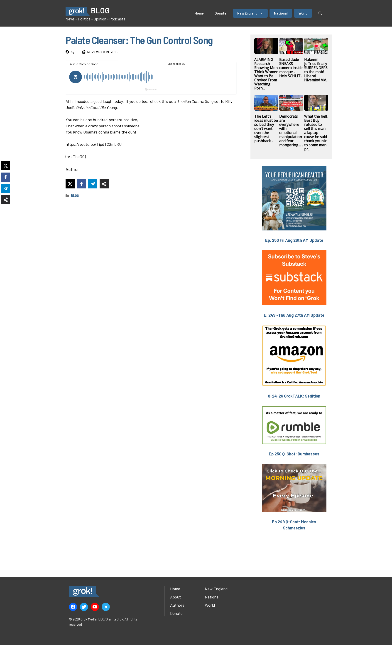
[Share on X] (70, 183)
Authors (177, 605)
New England (247, 13)
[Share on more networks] (104, 183)
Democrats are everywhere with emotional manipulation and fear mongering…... (291, 130)
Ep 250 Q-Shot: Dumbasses (294, 453)
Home (199, 13)
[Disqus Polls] (151, 262)
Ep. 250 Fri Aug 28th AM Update (294, 240)
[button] (320, 13)
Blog (75, 195)
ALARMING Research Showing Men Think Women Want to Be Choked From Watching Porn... (266, 73)
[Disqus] (152, 381)
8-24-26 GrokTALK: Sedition (294, 395)
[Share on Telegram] (92, 183)
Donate (220, 13)
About (175, 596)
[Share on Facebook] (81, 183)
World (303, 13)
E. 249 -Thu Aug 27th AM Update (294, 315)
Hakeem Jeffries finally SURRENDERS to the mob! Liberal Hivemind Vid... (316, 69)
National (281, 13)
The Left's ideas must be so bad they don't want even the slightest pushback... (266, 128)
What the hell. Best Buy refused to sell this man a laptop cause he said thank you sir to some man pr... (316, 132)
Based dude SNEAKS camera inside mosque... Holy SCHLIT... (291, 67)
